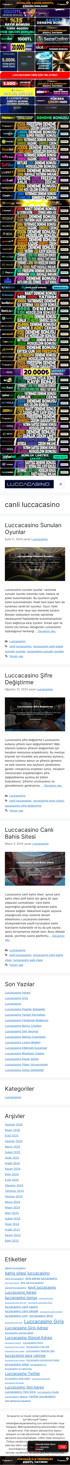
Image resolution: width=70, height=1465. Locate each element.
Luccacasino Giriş (16, 998)
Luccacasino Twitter (22, 1373)
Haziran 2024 (14, 1196)
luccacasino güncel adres (19, 1332)
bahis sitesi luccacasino (27, 1273)
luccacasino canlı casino (21, 1307)
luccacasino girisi (41, 1315)
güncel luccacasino (15, 1287)
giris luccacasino (12, 1283)
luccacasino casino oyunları (51, 1312)
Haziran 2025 (13, 1141)
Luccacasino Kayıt (33, 1342)
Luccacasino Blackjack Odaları (24, 1053)
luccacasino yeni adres (14, 1383)
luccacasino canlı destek (21, 1311)
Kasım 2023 (13, 1235)
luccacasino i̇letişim (13, 1343)
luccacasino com (16, 1315)
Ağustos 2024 (14, 1185)
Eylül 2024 (12, 1179)
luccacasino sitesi (17, 1364)
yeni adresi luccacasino (18, 1400)
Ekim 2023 (12, 1240)
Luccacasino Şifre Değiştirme (28, 679)
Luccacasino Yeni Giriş (20, 1392)
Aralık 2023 (12, 1229)
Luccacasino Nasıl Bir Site (40, 1351)
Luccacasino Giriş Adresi (26, 1328)
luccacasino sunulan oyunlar (45, 651)
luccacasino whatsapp (41, 1379)
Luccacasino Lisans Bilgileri (23, 1042)
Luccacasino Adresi (17, 992)
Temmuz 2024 (14, 1191)
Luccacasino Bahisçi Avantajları (25, 1037)
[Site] (35, 126)
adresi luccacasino (15, 1268)
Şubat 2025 (12, 1152)
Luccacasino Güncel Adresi (28, 1337)
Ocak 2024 (12, 1224)
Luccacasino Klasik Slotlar (22, 1059)
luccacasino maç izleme (14, 1351)
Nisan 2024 (12, 1207)
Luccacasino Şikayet (16, 1396)
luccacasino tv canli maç (18, 1368)
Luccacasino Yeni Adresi (24, 1387)
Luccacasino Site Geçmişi (21, 1031)
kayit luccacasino (42, 1287)
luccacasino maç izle (37, 1346)
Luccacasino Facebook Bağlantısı (26, 1020)
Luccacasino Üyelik (48, 1392)
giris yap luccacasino (32, 1282)
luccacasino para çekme (15, 1360)
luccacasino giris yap (13, 1323)
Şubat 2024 (12, 1218)
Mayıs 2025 (12, 1146)
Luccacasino (17, 641)
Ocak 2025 (12, 1157)
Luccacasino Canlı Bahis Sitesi (29, 833)
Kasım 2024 (13, 1168)
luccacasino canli (46, 1298)
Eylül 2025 (11, 1135)
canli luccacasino (20, 646)
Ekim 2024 (12, 1174)
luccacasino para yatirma (25, 1355)
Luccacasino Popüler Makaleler (25, 1009)
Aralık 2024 (12, 1163)
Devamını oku (47, 631)
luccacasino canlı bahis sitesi (40, 1303)
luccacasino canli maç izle (15, 1303)
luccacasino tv (38, 1364)
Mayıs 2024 (12, 1202)
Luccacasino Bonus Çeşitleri (23, 1025)
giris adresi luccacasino (41, 1278)
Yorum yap (16, 656)
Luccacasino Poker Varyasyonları (26, 1064)
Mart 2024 (12, 1213)
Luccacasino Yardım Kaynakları (25, 1014)
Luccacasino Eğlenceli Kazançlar (26, 1048)
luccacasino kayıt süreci (48, 800)
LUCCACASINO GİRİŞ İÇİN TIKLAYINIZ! (35, 75)
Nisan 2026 (12, 1130)
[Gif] (35, 203)
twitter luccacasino (42, 1396)
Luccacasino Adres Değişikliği (24, 1070)
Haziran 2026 (14, 1124)
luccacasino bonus (21, 1297)
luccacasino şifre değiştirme (23, 805)
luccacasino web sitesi (28, 960)
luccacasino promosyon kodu (42, 1360)
